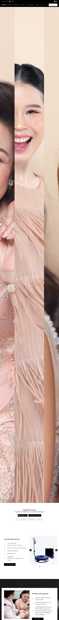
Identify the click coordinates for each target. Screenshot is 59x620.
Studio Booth (16, 4)
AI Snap (41, 4)
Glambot (37, 4)
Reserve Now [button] (53, 4)
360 (26, 4)
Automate (22, 4)
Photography (31, 4)
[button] (23, 515)
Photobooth (9, 4)
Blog (46, 4)
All (17, 519)
